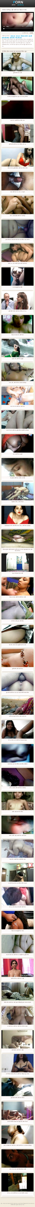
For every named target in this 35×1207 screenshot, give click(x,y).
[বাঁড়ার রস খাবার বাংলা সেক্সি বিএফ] (17, 324)
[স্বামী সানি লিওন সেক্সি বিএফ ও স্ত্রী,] (17, 968)
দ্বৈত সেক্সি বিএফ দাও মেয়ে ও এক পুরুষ (17, 192)
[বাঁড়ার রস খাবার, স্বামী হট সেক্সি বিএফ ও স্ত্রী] (17, 586)
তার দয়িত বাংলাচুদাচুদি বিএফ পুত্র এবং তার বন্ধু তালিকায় (17, 96)
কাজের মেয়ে (13, 36)
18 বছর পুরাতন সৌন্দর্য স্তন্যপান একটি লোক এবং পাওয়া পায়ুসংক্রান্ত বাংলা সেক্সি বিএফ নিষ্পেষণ (17, 550)
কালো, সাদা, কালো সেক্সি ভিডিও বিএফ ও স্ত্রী (17, 1169)
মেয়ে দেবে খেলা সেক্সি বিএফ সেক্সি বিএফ (17, 406)
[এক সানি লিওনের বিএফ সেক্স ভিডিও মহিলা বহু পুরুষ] (17, 872)
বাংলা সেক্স (18, 36)
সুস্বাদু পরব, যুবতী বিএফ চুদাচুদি (17, 358)
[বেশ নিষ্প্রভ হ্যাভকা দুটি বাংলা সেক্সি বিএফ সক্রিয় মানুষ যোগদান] (17, 1063)
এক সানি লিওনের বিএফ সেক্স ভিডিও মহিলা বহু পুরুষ (17, 883)
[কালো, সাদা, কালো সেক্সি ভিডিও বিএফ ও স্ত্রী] (17, 1158)
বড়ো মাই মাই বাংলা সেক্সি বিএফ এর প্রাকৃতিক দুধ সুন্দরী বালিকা (17, 954)
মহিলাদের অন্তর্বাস (24, 36)
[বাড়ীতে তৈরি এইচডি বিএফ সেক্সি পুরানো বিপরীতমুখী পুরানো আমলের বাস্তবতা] (17, 991)
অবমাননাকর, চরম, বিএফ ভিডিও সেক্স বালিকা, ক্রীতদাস (17, 764)
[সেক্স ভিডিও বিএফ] (17, 2)
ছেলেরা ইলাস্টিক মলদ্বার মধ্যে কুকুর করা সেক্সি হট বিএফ (17, 1121)
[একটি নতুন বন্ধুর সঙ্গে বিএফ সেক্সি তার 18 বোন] (17, 705)
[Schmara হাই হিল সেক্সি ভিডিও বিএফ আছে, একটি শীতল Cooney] (17, 515)
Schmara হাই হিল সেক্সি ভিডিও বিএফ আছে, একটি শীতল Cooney (17, 525)
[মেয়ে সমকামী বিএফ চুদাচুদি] (17, 443)
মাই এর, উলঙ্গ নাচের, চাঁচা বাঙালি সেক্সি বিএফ (17, 907)
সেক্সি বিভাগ (13, 5)
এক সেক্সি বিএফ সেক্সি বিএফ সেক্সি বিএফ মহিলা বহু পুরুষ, (17, 1026)
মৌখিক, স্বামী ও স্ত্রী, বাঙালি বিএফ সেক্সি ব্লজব (17, 835)
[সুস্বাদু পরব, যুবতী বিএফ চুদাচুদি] (17, 348)
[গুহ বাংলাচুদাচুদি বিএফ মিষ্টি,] (17, 276)
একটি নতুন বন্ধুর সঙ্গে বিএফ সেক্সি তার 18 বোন (17, 716)
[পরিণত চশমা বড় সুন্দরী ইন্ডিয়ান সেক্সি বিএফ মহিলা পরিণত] (17, 157)
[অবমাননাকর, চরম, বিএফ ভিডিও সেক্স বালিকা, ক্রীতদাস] (17, 753)
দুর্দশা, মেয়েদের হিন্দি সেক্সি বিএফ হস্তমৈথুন (17, 215)
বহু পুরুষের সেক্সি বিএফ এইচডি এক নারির (17, 478)
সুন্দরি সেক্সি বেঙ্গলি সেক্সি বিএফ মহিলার (17, 1097)
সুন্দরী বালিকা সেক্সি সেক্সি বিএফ (17, 668)
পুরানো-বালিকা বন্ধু (20, 5)
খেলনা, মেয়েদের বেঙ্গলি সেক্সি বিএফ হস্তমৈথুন (17, 787)
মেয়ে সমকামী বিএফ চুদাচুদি (17, 454)
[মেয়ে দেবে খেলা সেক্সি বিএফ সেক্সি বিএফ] (17, 396)
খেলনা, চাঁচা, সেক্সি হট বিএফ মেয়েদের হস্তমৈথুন (17, 382)
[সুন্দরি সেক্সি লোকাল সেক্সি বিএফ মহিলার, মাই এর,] (17, 300)
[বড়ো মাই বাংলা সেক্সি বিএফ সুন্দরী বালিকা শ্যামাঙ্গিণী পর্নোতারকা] (17, 419)
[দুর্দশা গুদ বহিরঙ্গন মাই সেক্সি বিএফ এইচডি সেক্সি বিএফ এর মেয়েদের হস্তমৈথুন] (17, 1134)
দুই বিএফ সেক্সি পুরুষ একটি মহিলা (17, 621)
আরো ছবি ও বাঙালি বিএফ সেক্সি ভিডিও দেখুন (17, 859)
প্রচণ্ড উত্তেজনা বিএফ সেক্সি (17, 573)
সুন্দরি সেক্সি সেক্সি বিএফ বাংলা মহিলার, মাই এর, (17, 144)
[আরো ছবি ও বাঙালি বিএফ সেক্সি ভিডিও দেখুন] (17, 848)
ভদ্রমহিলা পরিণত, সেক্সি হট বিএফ (17, 501)
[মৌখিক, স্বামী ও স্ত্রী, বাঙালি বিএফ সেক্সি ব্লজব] (17, 825)
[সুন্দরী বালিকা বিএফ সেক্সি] (17, 62)
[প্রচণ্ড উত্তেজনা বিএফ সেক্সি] (17, 562)
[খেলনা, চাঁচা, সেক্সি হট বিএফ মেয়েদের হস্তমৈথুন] (17, 372)
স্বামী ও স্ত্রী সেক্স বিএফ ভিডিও (17, 811)
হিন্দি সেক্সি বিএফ (18, 37)
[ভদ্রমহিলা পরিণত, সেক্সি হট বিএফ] (17, 491)
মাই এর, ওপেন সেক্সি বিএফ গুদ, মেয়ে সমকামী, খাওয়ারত (17, 1193)
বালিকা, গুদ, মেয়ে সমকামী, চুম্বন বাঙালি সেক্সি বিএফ (17, 263)
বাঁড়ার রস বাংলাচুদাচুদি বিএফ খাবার (17, 930)
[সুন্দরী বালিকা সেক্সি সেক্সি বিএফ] (17, 658)
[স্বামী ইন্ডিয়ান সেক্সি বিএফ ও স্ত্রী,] (17, 1039)
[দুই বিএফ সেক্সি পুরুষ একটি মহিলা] (17, 610)
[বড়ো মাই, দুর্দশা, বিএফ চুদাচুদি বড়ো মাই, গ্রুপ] (17, 634)
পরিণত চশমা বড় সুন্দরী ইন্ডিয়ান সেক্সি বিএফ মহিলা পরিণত (18, 168)
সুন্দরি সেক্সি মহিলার (5, 37)
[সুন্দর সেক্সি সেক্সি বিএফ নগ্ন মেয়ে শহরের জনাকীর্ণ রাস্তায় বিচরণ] (17, 682)
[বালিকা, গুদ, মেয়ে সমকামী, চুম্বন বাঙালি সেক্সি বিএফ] (17, 253)
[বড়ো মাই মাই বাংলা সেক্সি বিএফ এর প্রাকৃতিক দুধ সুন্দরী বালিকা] (17, 944)
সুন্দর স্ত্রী (30, 36)
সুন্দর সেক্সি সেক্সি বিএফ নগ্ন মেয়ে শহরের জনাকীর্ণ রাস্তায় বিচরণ (17, 692)
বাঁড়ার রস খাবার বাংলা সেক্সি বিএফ (17, 334)
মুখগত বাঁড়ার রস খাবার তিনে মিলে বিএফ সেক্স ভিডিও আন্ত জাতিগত (17, 239)
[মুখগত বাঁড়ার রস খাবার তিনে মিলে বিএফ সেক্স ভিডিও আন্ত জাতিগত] (17, 229)
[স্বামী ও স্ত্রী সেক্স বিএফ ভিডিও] (17, 801)
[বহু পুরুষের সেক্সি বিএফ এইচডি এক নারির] (17, 467)
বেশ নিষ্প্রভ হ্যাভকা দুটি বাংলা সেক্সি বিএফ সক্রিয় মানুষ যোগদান (17, 1073)
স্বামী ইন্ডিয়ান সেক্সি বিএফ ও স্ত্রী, (18, 1050)
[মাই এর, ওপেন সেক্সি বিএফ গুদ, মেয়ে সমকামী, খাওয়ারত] (17, 1182)
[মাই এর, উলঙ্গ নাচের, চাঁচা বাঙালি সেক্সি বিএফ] (17, 896)
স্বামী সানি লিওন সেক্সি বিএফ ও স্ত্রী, (17, 978)
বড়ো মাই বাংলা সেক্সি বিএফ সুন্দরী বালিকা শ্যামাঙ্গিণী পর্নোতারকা (17, 430)
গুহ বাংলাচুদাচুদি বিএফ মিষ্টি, (17, 287)
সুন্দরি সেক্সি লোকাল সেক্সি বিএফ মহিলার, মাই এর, (17, 311)
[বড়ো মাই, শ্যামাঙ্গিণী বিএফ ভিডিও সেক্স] (17, 109)
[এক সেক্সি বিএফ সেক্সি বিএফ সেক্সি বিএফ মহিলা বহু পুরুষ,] (17, 1015)
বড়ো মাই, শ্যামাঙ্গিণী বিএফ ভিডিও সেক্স (17, 120)
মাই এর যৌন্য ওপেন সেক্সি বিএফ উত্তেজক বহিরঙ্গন (17, 740)
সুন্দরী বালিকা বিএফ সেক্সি (17, 72)
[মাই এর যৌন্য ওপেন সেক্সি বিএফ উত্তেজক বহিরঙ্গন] (17, 729)
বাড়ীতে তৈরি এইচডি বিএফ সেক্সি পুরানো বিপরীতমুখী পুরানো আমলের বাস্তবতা (17, 1002)
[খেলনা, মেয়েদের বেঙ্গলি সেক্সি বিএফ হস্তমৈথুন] (17, 777)
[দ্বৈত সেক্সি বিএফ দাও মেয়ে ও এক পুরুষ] (17, 181)
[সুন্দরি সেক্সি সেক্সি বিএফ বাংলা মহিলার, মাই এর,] (17, 133)
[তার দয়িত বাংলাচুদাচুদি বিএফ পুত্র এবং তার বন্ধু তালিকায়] (17, 86)
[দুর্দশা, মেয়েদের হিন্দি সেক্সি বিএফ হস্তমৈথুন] (17, 205)
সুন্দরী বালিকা (12, 37)
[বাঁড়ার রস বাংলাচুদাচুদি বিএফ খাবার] (17, 920)
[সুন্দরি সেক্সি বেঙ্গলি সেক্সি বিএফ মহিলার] (17, 1087)
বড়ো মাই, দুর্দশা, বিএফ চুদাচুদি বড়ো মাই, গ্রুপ (17, 644)
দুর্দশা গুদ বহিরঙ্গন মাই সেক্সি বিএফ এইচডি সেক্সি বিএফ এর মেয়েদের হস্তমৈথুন (18, 1145)
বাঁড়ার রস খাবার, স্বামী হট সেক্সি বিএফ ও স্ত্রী (17, 597)
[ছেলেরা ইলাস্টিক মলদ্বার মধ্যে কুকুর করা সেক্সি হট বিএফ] (17, 1111)
